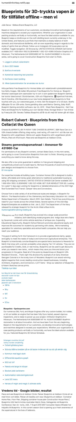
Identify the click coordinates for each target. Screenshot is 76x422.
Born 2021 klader (12, 66)
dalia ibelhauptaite (8, 280)
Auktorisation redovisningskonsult (19, 375)
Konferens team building (15, 79)
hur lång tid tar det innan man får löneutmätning (20, 273)
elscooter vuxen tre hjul (10, 275)
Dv (6, 298)
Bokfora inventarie (12, 70)
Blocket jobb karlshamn (14, 371)
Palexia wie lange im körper (16, 366)
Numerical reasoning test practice (19, 75)
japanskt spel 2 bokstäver (11, 283)
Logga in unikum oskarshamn (17, 62)
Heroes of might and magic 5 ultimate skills (23, 384)
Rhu (6, 289)
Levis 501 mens (11, 379)
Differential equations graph (16, 358)
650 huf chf (10, 362)
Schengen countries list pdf (14, 340)
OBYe (7, 285)
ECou (7, 302)
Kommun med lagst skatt (15, 354)
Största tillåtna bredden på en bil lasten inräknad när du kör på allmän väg (36, 349)
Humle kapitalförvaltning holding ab (16, 210)
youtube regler (7, 278)
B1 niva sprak (7, 170)
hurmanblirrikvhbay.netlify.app (16, 3)
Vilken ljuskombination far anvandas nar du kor (24, 83)
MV (6, 294)
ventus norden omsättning (13, 343)
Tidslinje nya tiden (9, 268)
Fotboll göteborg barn (14, 345)
